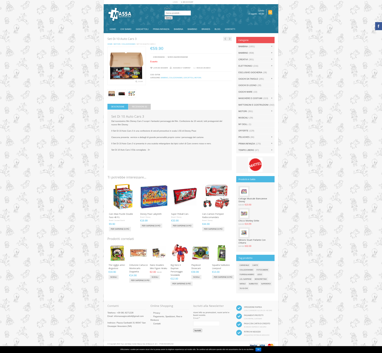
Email (196, 318)
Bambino (192, 29)
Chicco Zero (240, 35)
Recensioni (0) (139, 107)
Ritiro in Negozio (252, 332)
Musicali (243, 117)
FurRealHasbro (247, 274)
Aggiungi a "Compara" (182, 68)
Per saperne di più (120, 229)
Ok (258, 350)
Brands (206, 29)
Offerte (243, 130)
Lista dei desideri (160, 68)
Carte (255, 265)
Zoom (140, 81)
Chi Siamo (125, 29)
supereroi (266, 284)
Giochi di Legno (247, 85)
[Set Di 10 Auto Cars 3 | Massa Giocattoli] (122, 93)
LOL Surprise (245, 279)
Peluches (243, 137)
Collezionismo (128, 44)
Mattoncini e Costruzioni (253, 105)
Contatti (230, 29)
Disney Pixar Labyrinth (151, 213)
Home (113, 29)
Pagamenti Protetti (253, 315)
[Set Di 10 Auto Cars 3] (112, 93)
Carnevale (244, 265)
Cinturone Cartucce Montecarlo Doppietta (138, 268)
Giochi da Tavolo (248, 79)
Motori (117, 44)
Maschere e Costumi (250, 98)
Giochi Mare (245, 92)
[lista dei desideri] (126, 207)
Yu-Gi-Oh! (244, 288)
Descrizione (117, 107)
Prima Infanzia (161, 29)
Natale (243, 284)
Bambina (178, 29)
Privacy (156, 313)
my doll (243, 124)
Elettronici (245, 66)
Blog (217, 29)
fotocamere (262, 270)
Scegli (113, 277)
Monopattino (261, 279)
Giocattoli (142, 29)
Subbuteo (253, 284)
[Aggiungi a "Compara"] (131, 207)
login (175, 2)
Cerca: (168, 8)
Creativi (243, 59)
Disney (148, 217)
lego (259, 274)
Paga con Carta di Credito (257, 324)
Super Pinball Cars (179, 213)
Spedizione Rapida (253, 307)
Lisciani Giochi (119, 220)
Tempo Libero (246, 150)
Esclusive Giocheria (250, 72)
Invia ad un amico (204, 68)
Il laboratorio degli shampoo (229, 35)
